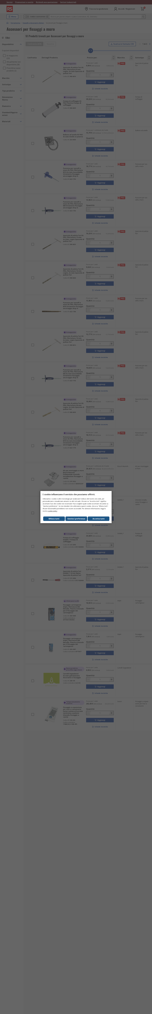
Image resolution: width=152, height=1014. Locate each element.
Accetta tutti (99, 518)
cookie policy (52, 511)
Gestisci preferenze (76, 518)
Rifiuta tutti (54, 518)
